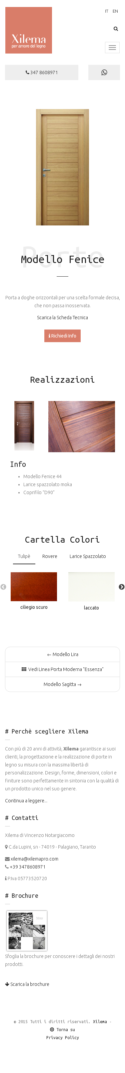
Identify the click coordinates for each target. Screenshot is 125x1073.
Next (121, 587)
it (106, 11)
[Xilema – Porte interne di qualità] (28, 32)
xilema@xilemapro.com (34, 859)
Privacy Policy (62, 1037)
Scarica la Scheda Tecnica (62, 317)
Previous (3, 587)
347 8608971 (43, 72)
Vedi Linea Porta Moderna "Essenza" (65, 669)
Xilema (100, 1021)
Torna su (64, 1029)
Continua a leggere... (26, 800)
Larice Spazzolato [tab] (88, 556)
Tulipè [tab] (24, 556)
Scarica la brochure (29, 984)
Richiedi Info (63, 335)
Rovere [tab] (49, 556)
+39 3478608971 (28, 867)
